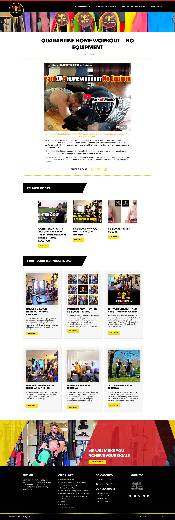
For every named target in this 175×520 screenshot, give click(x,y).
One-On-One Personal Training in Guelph (40, 387)
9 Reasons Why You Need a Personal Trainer (85, 231)
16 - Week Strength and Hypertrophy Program (122, 310)
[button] (92, 169)
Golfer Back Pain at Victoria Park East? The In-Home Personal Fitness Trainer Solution (52, 234)
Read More (44, 246)
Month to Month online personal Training (82, 310)
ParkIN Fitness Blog (158, 6)
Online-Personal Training (133, 6)
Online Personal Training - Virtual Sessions (37, 311)
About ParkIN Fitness (83, 6)
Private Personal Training (106, 6)
